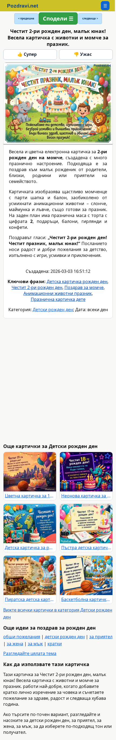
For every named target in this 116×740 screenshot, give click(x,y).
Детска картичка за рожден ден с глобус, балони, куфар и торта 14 (30, 548)
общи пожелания (21, 637)
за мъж (35, 644)
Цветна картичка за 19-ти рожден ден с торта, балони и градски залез (30, 496)
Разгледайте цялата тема (29, 653)
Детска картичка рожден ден (77, 281)
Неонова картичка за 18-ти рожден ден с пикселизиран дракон (86, 496)
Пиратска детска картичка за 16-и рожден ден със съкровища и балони (30, 599)
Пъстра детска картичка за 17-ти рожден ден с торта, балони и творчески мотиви (86, 548)
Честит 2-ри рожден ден (37, 287)
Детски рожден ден (53, 310)
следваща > (90, 18)
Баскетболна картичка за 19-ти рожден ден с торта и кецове (86, 599)
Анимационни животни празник (57, 293)
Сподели (55, 18)
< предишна (26, 18)
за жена (15, 644)
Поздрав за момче (84, 287)
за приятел (100, 637)
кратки (54, 644)
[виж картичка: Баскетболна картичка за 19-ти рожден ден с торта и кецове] (86, 575)
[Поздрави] (25, 6)
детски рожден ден (65, 637)
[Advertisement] (58, 381)
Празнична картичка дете (58, 299)
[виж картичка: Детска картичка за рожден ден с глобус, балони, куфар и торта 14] (30, 523)
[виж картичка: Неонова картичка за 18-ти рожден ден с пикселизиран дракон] (86, 471)
